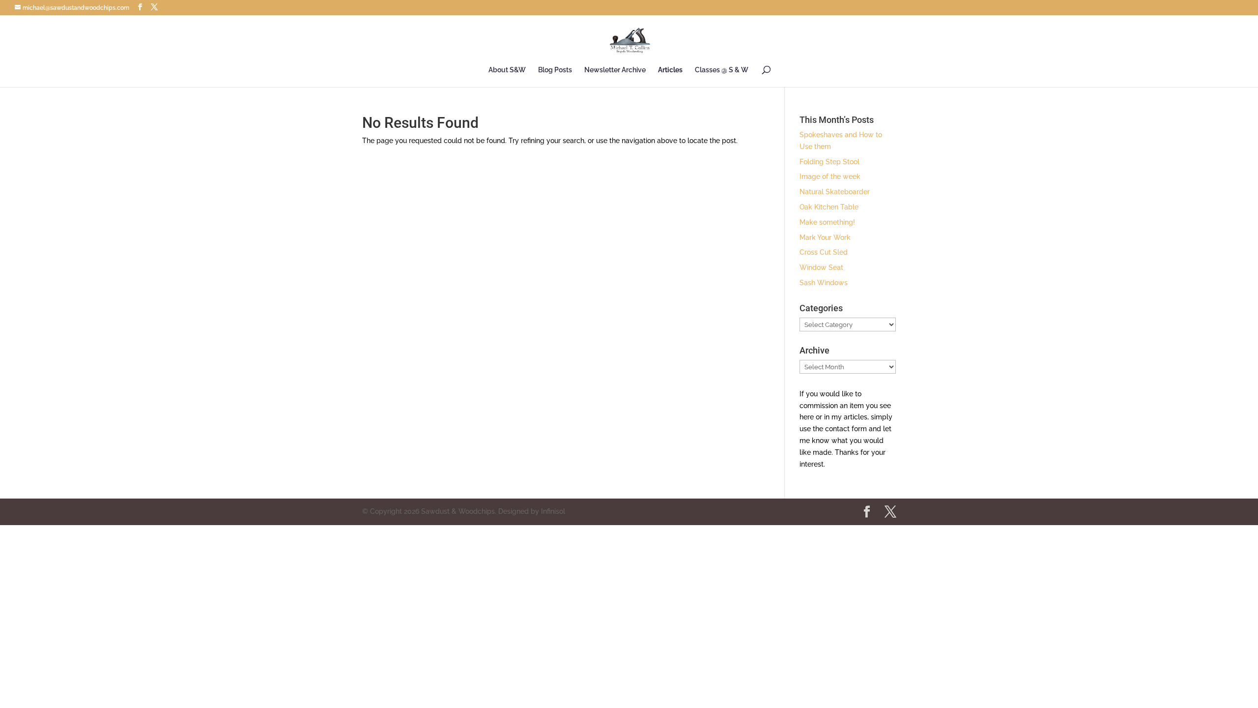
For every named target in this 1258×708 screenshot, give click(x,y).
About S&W (507, 70)
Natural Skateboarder (835, 192)
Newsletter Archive (615, 70)
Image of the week (830, 176)
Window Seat (821, 267)
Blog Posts (555, 70)
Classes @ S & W (721, 70)
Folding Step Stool (829, 162)
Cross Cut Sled (824, 252)
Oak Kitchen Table (829, 207)
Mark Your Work (825, 237)
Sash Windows (824, 283)
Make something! (827, 222)
